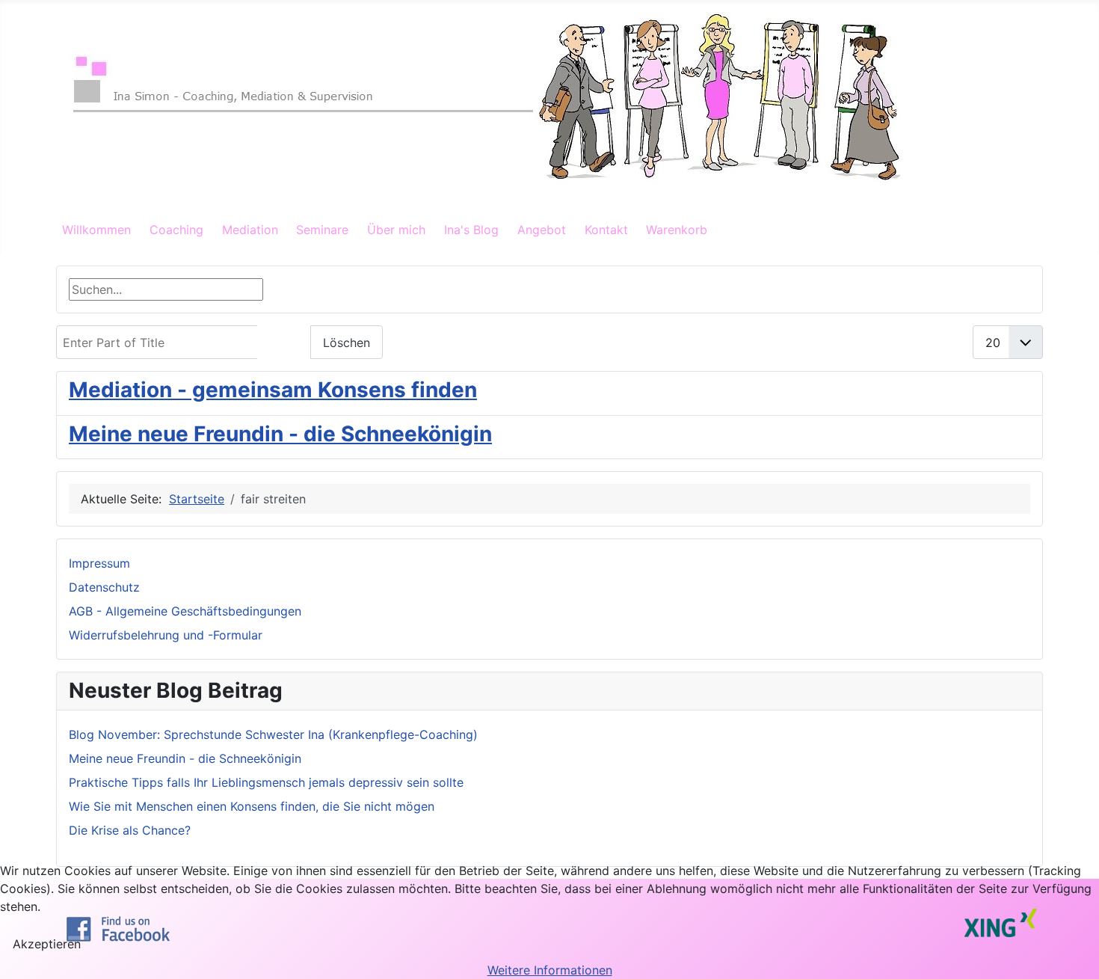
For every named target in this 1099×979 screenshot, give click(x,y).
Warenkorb (676, 229)
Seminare (322, 229)
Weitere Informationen (549, 970)
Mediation (250, 229)
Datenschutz (104, 587)
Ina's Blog (471, 229)
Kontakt (606, 229)
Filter (284, 342)
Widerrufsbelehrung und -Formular (165, 634)
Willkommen (96, 229)
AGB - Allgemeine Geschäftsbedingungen (185, 611)
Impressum (99, 563)
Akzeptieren (47, 943)
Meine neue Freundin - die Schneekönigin (280, 433)
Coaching (176, 229)
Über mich (396, 229)
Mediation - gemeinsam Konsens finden (273, 389)
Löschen (346, 342)
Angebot (541, 229)
